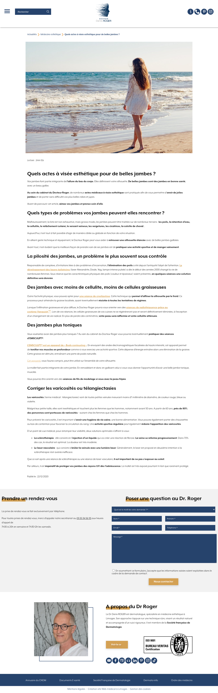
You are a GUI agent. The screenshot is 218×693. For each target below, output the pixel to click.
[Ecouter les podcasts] (128, 661)
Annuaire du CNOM (36, 680)
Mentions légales (76, 689)
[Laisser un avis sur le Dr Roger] (122, 661)
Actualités (32, 34)
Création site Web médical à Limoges (107, 689)
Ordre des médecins (181, 680)
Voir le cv (116, 644)
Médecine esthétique (51, 34)
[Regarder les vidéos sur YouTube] (109, 661)
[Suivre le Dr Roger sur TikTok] (154, 661)
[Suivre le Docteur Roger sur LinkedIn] (135, 661)
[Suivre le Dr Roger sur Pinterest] (204, 12)
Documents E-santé (69, 680)
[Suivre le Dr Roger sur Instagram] (211, 12)
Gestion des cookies (140, 689)
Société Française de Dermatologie (111, 680)
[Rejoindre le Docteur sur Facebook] (115, 661)
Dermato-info (151, 680)
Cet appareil (34, 361)
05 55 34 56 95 (84, 518)
